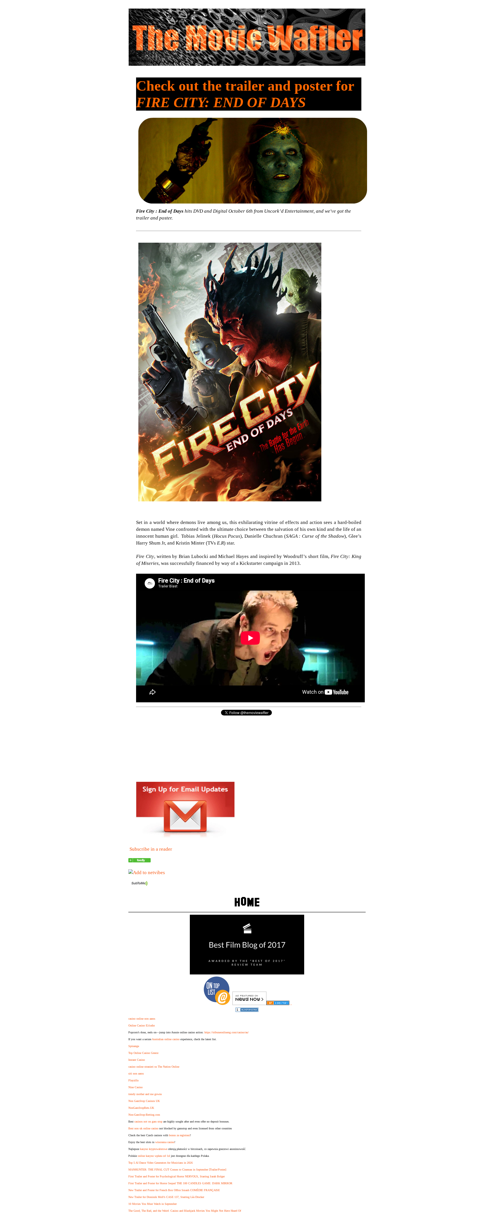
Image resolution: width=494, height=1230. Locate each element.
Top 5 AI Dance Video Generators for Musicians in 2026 (160, 1162)
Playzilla (133, 1080)
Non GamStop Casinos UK (144, 1101)
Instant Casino (136, 1059)
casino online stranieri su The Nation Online (153, 1066)
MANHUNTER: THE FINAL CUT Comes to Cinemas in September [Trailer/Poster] (177, 1169)
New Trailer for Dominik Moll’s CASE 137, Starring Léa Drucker (166, 1197)
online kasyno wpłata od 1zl (154, 1155)
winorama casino (164, 1142)
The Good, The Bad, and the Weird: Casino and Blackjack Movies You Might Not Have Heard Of (184, 1210)
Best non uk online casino (143, 1128)
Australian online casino (166, 1039)
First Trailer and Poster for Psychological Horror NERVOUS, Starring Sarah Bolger (176, 1176)
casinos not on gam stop (148, 1121)
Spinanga (133, 1046)
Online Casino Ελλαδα (141, 1025)
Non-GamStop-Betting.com (144, 1114)
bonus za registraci (179, 1135)
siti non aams (136, 1073)
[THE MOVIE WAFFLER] (139, 861)
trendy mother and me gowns (145, 1094)
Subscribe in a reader (151, 849)
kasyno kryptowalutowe (153, 1149)
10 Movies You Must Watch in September (152, 1203)
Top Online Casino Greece (143, 1052)
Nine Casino (135, 1087)
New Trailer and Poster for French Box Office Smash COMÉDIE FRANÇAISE (174, 1190)
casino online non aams (141, 1018)
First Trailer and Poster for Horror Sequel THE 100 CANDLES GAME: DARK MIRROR (180, 1183)
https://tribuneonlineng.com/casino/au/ (226, 1032)
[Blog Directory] (277, 1003)
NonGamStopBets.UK (141, 1107)
